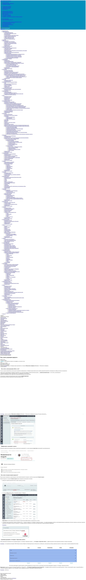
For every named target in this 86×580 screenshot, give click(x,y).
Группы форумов (7, 287)
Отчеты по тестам (7, 44)
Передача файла (7, 183)
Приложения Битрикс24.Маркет (7, 24)
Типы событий (6, 231)
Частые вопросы (7, 187)
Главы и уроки (8, 214)
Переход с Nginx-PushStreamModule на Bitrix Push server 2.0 (16, 76)
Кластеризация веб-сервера (11, 129)
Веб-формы (2, 330)
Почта (3, 224)
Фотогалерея (4, 295)
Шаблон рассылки (7, 222)
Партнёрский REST (5, 26)
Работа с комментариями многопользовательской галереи (14, 297)
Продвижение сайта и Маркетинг (8, 3)
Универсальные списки (6, 281)
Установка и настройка (6, 4)
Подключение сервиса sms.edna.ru (10, 247)
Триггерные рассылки (8, 193)
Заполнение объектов (12, 305)
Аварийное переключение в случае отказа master (14, 128)
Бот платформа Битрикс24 (6, 23)
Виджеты (8, 164)
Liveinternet (8, 261)
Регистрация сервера (7, 51)
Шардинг (6, 121)
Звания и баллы (7, 290)
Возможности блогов (8, 96)
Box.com (7, 258)
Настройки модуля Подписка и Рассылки (11, 221)
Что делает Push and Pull (8, 70)
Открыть (2, 315)
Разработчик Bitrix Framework (7, 11)
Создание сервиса (7, 203)
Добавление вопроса (11, 148)
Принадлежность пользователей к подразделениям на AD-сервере (15, 50)
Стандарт (39, 547)
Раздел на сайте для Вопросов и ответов (15, 146)
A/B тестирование (5, 40)
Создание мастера (7, 267)
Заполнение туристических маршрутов (15, 306)
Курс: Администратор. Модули (5, 0)
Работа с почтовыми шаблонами (9, 232)
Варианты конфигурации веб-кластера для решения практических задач (16, 125)
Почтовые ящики (7, 229)
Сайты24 (3, 238)
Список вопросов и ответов (13, 147)
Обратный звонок (9, 166)
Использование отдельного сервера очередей (14, 77)
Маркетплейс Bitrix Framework (7, 13)
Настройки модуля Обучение (9, 208)
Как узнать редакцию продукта (9, 38)
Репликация (6, 116)
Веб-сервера (6, 120)
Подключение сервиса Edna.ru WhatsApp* (11, 248)
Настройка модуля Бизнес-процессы (10, 92)
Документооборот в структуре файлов (10, 155)
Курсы (7, 213)
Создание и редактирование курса (10, 212)
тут (7, 569)
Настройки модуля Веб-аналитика (10, 102)
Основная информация (12, 309)
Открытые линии (9, 168)
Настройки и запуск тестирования (10, 42)
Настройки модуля (7, 81)
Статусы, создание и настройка (9, 156)
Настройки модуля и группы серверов (10, 115)
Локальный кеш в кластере (9, 124)
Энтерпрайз (71, 547)
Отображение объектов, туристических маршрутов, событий (18, 310)
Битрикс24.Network (9, 257)
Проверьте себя (7, 45)
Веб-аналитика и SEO (6, 100)
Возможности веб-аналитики (9, 101)
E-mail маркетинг (7, 189)
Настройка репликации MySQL (11, 127)
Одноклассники (9, 255)
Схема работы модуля (8, 48)
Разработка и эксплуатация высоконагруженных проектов (12, 16)
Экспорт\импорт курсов (8, 209)
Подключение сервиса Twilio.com (10, 246)
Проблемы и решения (8, 58)
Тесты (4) (4, 313)
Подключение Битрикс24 (8, 162)
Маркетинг (2, 334)
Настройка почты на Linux (10, 233)
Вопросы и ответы (9, 145)
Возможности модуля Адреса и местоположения (12, 89)
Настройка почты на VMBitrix (11, 234)
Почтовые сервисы (7, 230)
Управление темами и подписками (10, 289)
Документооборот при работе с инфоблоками (12, 157)
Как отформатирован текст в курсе (10, 33)
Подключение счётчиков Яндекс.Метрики (13, 104)
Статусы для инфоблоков (8, 158)
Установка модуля (9, 302)
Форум (3, 285)
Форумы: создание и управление (10, 288)
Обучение (2, 336)
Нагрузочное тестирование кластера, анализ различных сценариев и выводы (19, 134)
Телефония (8, 169)
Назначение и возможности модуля (10, 47)
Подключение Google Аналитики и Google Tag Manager (15, 107)
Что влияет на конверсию (8, 172)
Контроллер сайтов (5, 176)
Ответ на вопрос (11, 150)
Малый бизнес (50, 547)
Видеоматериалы (7, 34)
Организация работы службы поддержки (11, 264)
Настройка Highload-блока (8, 61)
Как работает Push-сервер (8, 71)
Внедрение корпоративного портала (8, 22)
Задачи (5, 180)
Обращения (8, 274)
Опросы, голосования (8, 85)
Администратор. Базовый (6, 6)
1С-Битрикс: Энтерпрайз (6, 15)
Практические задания (8, 46)
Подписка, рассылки (5, 219)
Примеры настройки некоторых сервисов (11, 252)
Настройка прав (7, 98)
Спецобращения (9, 278)
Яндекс (7, 254)
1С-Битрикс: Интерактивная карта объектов (11, 300)
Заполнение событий (12, 307)
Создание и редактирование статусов (10, 204)
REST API (4, 79)
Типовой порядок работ (10, 195)
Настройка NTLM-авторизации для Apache (13, 55)
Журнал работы (7, 227)
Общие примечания (9, 253)
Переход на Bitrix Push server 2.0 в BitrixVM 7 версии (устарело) (15, 74)
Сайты (5, 179)
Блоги (3, 95)
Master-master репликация (10, 118)
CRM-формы (8, 167)
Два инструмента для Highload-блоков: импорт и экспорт (14, 63)
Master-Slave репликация (10, 117)
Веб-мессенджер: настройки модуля (10, 83)
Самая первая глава (5, 31)
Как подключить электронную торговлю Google (14, 109)
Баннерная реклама (7, 194)
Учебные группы (7, 211)
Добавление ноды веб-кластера (11, 133)
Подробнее (2, 543)
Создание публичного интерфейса (10, 270)
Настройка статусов (11, 143)
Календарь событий (7, 84)
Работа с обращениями (10, 275)
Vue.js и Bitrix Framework (6, 14)
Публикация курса (9, 216)
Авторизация (2, 29)
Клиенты (3, 161)
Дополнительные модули (6, 299)
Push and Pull (4, 69)
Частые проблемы (9, 235)
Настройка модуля (7, 49)
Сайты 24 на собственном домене (10, 240)
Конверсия (4, 171)
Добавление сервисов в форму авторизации (11, 251)
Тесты (7, 215)
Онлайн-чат (8, 165)
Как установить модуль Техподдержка (10, 265)
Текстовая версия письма (10, 192)
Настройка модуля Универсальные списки (11, 283)
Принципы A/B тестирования (9, 41)
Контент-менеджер (5, 2)
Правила (5, 228)
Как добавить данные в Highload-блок (12, 65)
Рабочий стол (8, 273)
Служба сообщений (5, 242)
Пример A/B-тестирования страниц (10, 43)
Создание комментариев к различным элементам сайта (13, 292)
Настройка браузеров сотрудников (12, 57)
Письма (5, 226)
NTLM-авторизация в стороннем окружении (14, 56)
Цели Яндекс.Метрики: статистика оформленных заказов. (16, 106)
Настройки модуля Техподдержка (10, 266)
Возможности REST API (8, 80)
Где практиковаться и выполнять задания (11, 35)
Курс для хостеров (5, 18)
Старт (28, 547)
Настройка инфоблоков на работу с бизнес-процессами (13, 93)
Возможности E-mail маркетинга (11, 190)
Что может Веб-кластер (8, 114)
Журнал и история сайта (8, 181)
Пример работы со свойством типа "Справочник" (12, 62)
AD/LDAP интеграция (4, 321)
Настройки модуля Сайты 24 (9, 239)
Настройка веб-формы (10, 140)
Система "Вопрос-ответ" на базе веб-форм (11, 138)
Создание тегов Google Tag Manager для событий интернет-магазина (18, 108)
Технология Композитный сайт (7, 12)
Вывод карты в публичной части (12, 308)
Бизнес (61, 547)
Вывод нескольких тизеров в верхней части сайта (14, 198)
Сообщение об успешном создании (14, 149)
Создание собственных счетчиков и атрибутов (12, 174)
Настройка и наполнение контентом (12, 303)
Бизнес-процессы (5, 25)
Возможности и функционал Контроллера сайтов (12, 177)
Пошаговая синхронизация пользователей (11, 52)
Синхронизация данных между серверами (13, 130)
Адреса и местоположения (6, 88)
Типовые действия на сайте (5, 353)
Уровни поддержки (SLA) (8, 269)
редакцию (5, 365)
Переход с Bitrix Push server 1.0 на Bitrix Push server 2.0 (15, 75)
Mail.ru (7, 260)
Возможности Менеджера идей (9, 202)
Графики (7, 276)
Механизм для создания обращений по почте (12, 271)
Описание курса (5, 30)
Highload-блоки (5, 59)
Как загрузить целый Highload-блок (12, 66)
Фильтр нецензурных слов (8, 291)
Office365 (8, 256)
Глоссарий (4, 39)
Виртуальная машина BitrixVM (7, 19)
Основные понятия (7, 207)
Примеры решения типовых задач (10, 36)
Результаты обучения (7, 210)
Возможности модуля (8, 220)
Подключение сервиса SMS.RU (9, 245)
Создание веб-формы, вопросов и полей (15, 142)
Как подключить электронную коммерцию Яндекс (15, 105)
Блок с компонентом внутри (9, 241)
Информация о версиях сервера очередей (11, 72)
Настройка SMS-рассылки (8, 243)
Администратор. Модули (6, 7)
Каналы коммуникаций (8, 163)
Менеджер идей (5, 201)
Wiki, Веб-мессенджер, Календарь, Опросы (7, 324)
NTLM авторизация (7, 53)
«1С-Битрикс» (13, 578)
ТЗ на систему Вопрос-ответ (11, 139)
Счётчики (6, 184)
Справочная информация (8, 32)
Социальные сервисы (4, 340)
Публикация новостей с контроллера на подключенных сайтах (15, 186)
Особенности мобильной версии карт (14, 311)
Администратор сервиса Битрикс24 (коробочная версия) (12, 21)
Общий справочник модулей (9, 37)
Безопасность (6, 123)
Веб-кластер (4, 113)
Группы (7, 277)
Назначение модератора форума (9, 293)
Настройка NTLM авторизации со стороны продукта (15, 54)
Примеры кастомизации (8, 110)
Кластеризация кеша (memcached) (12, 131)
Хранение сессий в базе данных (9, 122)
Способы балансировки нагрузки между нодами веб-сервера (16, 132)
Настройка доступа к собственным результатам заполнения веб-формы (16, 137)
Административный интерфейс (9, 272)
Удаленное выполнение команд (9, 182)
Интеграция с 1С (5, 9)
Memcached (6, 119)
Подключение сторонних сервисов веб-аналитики (12, 103)
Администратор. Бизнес (6, 8)
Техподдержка (4, 263)
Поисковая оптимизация (8, 111)
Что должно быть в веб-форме (13, 141)
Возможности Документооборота (10, 153)
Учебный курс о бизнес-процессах (10, 94)
